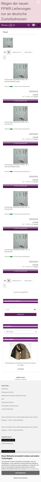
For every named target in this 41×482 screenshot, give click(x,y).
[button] (5, 52)
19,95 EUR (20, 369)
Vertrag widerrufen (8, 440)
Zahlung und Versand (7, 392)
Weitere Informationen (20, 478)
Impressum (4, 389)
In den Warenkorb (20, 101)
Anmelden (20, 314)
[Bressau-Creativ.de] (7, 25)
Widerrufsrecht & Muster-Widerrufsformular (13, 395)
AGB (2, 399)
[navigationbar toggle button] (38, 25)
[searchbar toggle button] (28, 25)
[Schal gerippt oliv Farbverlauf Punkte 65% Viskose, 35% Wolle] (20, 351)
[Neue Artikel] (35, 339)
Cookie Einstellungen (7, 409)
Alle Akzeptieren (20, 473)
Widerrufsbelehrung (7, 443)
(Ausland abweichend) (24, 86)
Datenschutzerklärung (32, 469)
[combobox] (17, 52)
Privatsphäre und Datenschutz (9, 406)
